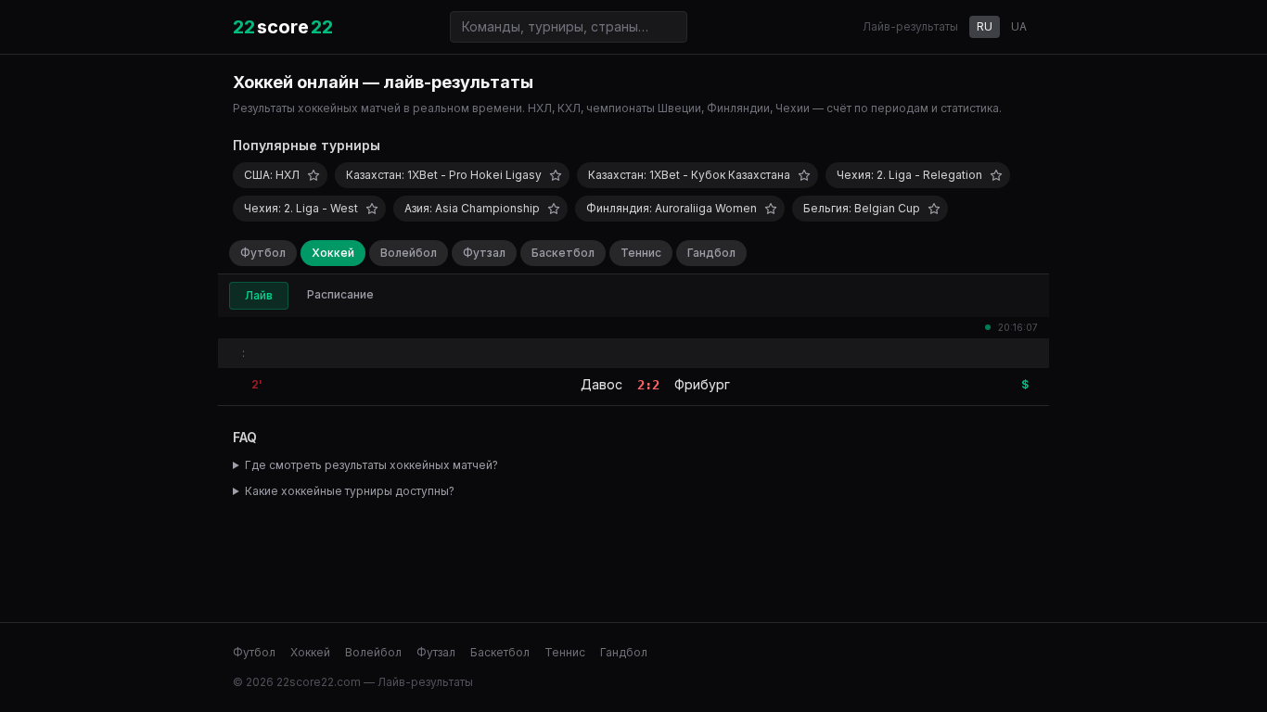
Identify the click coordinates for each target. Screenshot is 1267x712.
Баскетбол (563, 253)
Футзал (484, 253)
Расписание (340, 294)
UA (1019, 26)
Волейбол (408, 253)
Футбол (263, 253)
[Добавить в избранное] (313, 175)
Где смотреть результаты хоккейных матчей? (371, 465)
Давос (601, 384)
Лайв (259, 295)
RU (984, 26)
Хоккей (333, 253)
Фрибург (702, 384)
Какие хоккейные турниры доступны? (349, 491)
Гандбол (711, 253)
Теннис (641, 253)
